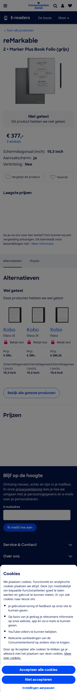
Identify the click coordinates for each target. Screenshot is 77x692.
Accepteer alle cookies (38, 670)
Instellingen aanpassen (38, 688)
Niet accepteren (38, 679)
